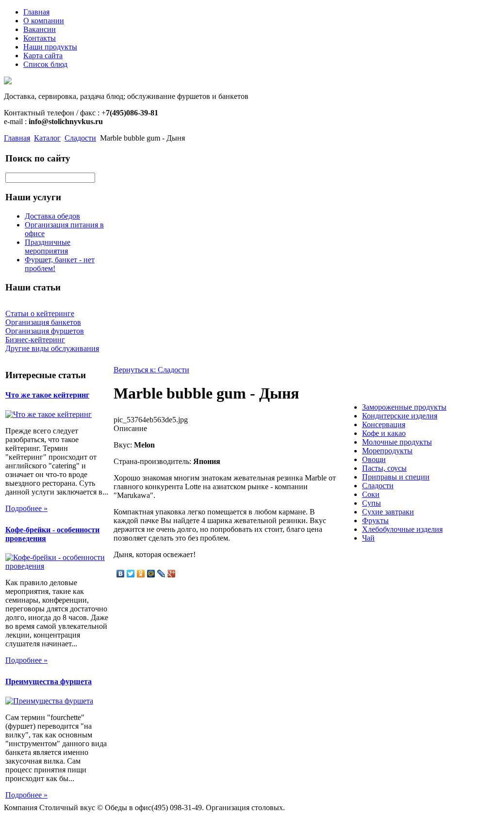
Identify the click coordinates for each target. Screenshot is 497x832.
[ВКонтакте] (121, 573)
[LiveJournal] (161, 573)
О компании (43, 20)
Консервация (383, 424)
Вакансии (39, 29)
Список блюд (45, 64)
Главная (36, 12)
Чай (368, 538)
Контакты (39, 38)
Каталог (47, 138)
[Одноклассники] (141, 573)
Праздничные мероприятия (47, 246)
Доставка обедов (52, 216)
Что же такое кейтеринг (47, 395)
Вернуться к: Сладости (151, 370)
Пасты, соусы (384, 468)
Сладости (80, 138)
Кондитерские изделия (399, 416)
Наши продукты (50, 47)
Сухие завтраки (388, 512)
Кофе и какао (384, 433)
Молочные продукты (397, 442)
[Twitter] (131, 573)
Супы (371, 503)
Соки (371, 494)
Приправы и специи (396, 477)
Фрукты (375, 520)
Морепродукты (387, 451)
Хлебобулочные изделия (402, 529)
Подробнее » (26, 508)
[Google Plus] (171, 573)
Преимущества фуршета (48, 681)
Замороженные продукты (404, 407)
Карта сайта (43, 55)
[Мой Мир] (151, 573)
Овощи (374, 459)
